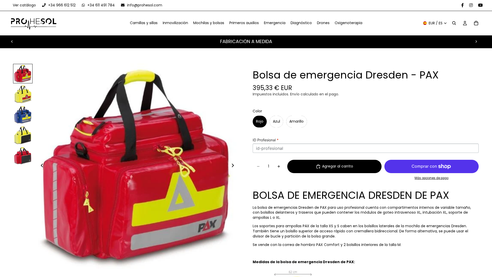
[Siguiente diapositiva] (476, 41)
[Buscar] (454, 23)
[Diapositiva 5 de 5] (23, 155)
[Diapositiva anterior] (12, 41)
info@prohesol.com (144, 5)
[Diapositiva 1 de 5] (23, 73)
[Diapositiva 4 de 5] (23, 135)
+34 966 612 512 (62, 5)
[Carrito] (476, 23)
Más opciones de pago (431, 178)
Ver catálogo (25, 5)
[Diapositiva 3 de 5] (23, 114)
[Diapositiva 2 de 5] (23, 94)
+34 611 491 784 (101, 5)
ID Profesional (266, 140)
